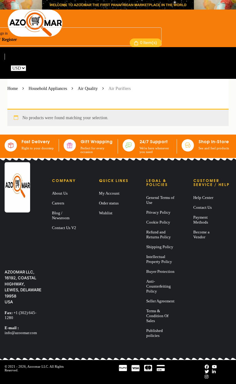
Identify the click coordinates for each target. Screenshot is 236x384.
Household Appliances (48, 88)
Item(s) (148, 42)
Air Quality (88, 88)
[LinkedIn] (214, 372)
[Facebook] (207, 367)
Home (12, 88)
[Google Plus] (206, 376)
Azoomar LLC (37, 366)
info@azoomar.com (21, 332)
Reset (32, 68)
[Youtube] (214, 367)
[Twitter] (207, 372)
